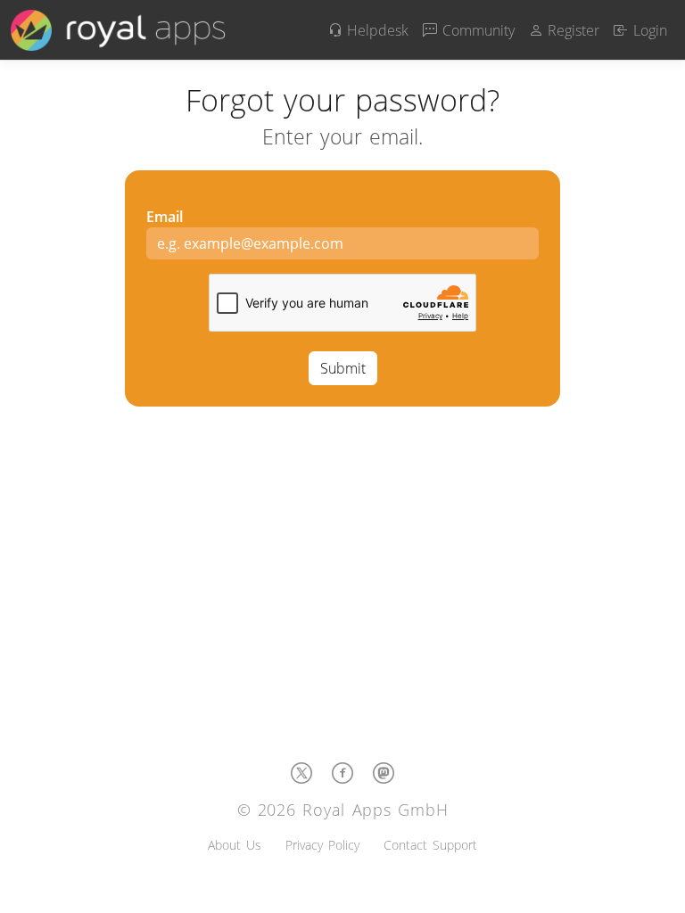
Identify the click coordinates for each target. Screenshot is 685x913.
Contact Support (430, 844)
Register (571, 30)
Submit (343, 368)
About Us (234, 844)
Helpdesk (375, 30)
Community (476, 30)
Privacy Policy (322, 844)
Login (647, 30)
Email (164, 216)
